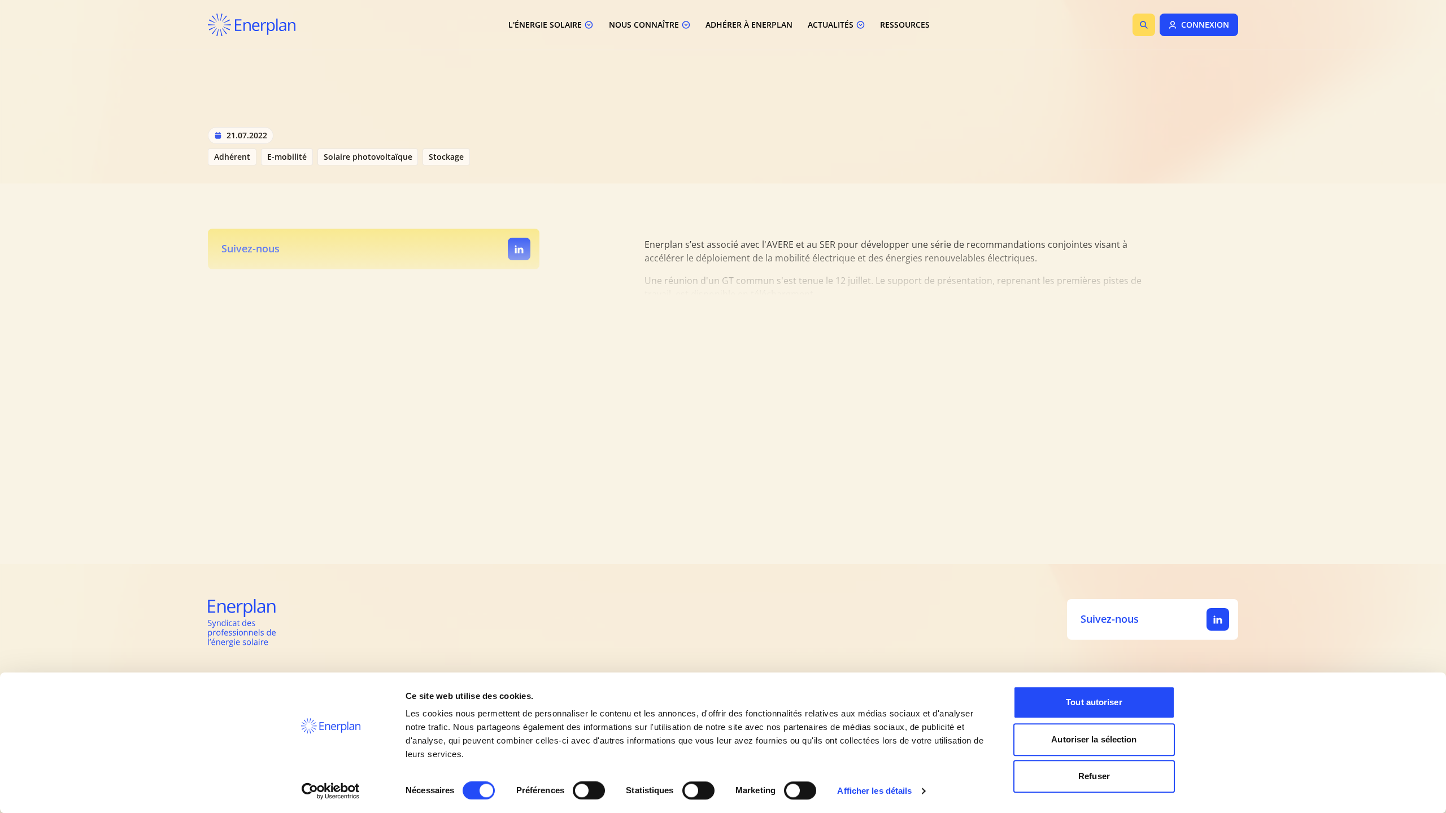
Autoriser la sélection (1093, 739)
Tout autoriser (1094, 702)
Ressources (905, 24)
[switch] (589, 790)
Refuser (1094, 776)
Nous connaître (644, 24)
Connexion (1205, 24)
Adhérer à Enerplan (748, 24)
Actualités (830, 24)
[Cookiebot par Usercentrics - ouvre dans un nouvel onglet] (330, 791)
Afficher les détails (874, 790)
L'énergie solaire (545, 24)
